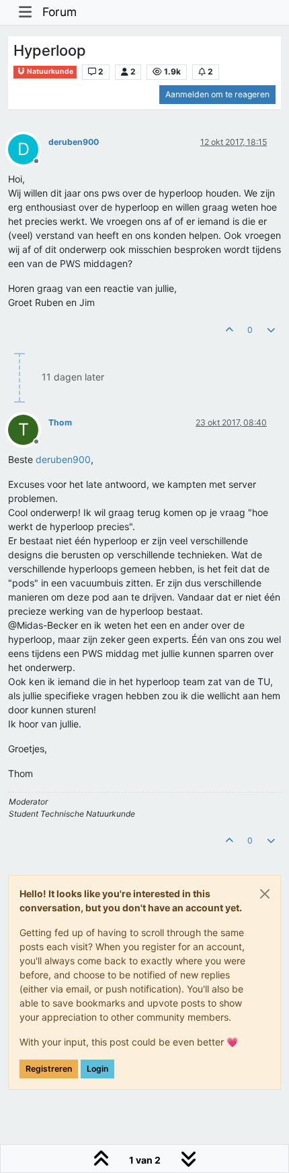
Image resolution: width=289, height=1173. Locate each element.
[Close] (264, 894)
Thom (60, 422)
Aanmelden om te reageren (217, 94)
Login (97, 1069)
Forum (59, 12)
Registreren (49, 1069)
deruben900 (73, 142)
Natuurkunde (49, 71)
